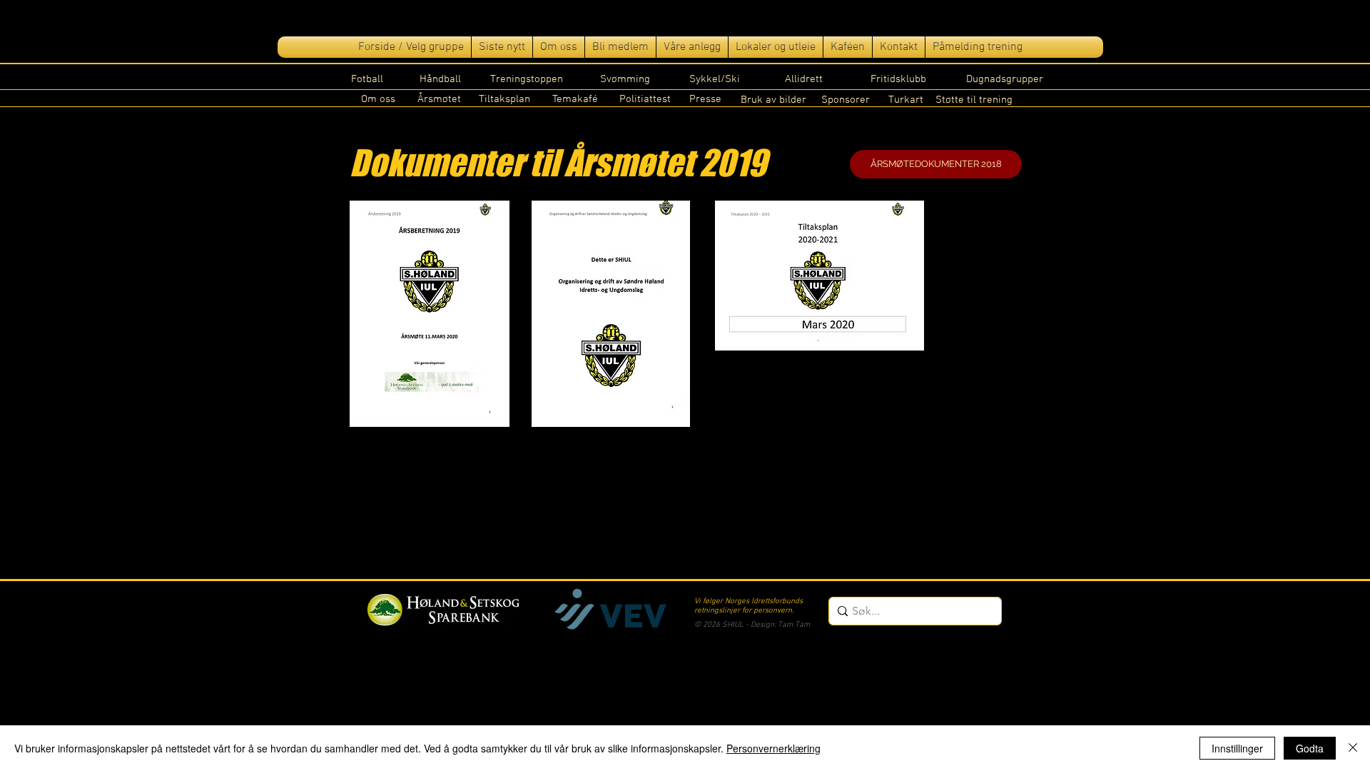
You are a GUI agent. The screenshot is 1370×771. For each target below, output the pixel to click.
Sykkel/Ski (714, 79)
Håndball (440, 79)
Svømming (625, 79)
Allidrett (804, 79)
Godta (1310, 748)
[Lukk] (1352, 748)
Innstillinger (1237, 748)
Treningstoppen (526, 79)
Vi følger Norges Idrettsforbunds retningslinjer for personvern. (748, 606)
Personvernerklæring (773, 748)
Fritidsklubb (898, 79)
